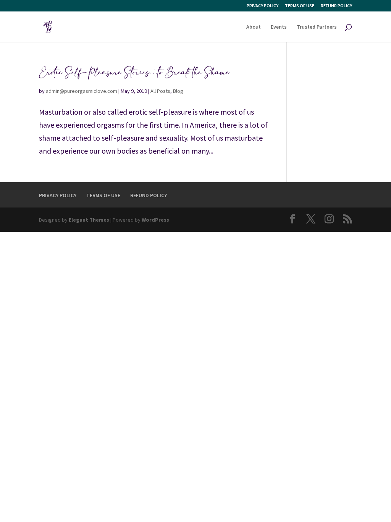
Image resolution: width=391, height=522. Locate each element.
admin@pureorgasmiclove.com (81, 91)
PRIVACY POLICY (262, 5)
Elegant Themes (89, 219)
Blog (178, 91)
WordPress (155, 219)
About (253, 27)
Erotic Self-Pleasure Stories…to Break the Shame (134, 72)
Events (279, 27)
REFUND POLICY (336, 5)
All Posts (160, 91)
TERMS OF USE (299, 5)
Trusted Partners (317, 27)
